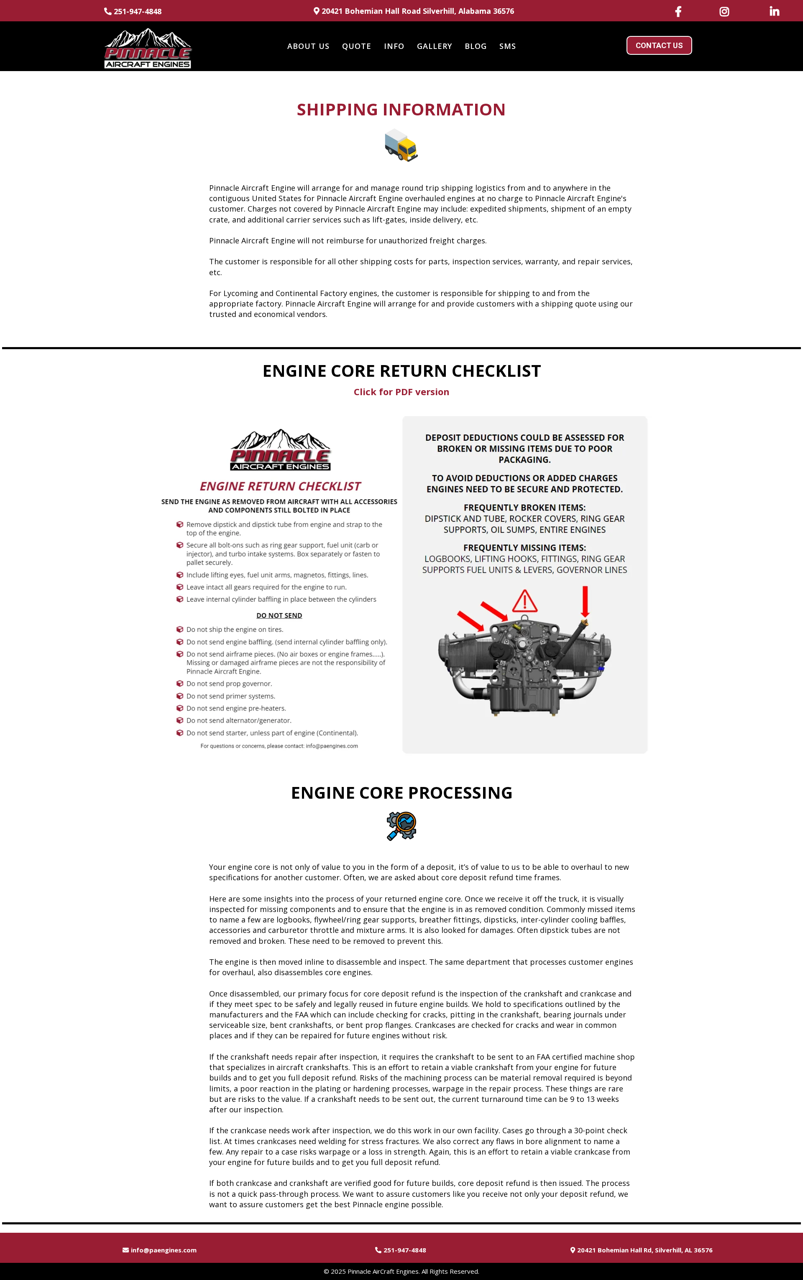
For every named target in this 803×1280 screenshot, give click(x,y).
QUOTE (356, 46)
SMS (507, 46)
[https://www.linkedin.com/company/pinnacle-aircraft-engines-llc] (776, 11)
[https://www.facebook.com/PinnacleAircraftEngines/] (680, 11)
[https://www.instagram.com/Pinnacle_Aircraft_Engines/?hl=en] (726, 11)
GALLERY (434, 46)
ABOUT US (308, 46)
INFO (394, 46)
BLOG (476, 46)
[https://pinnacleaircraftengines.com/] (148, 46)
